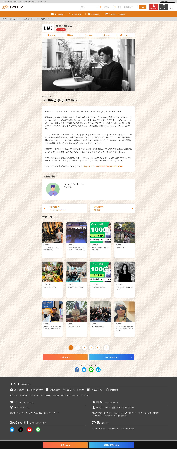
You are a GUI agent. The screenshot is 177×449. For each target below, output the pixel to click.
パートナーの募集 (113, 429)
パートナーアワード (127, 429)
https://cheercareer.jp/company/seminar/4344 (103, 166)
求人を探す (19, 390)
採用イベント (108, 413)
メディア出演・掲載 (35, 413)
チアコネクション (97, 416)
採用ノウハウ (118, 413)
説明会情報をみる (111, 357)
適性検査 (114, 390)
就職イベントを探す (75, 390)
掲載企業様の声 (97, 413)
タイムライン (97, 390)
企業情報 (90, 35)
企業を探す (55, 390)
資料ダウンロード (130, 413)
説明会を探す (37, 390)
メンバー (108, 35)
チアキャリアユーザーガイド (79, 395)
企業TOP (53, 35)
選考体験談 (23, 395)
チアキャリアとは (22, 407)
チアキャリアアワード (99, 429)
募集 (71, 35)
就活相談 (48, 395)
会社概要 (12, 413)
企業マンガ (64, 395)
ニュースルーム (22, 413)
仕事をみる (65, 357)
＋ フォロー (61, 29)
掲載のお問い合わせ (125, 407)
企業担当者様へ (167, 1)
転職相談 (56, 395)
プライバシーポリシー (51, 413)
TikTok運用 (108, 416)
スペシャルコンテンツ (36, 395)
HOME (4, 19)
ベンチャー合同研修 (144, 413)
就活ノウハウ (14, 395)
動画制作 (117, 416)
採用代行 (124, 416)
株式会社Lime (14, 19)
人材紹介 (155, 413)
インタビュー (127, 35)
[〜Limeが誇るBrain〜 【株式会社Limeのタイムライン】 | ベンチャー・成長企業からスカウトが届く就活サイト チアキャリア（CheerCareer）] (12, 7)
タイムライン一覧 (27, 19)
